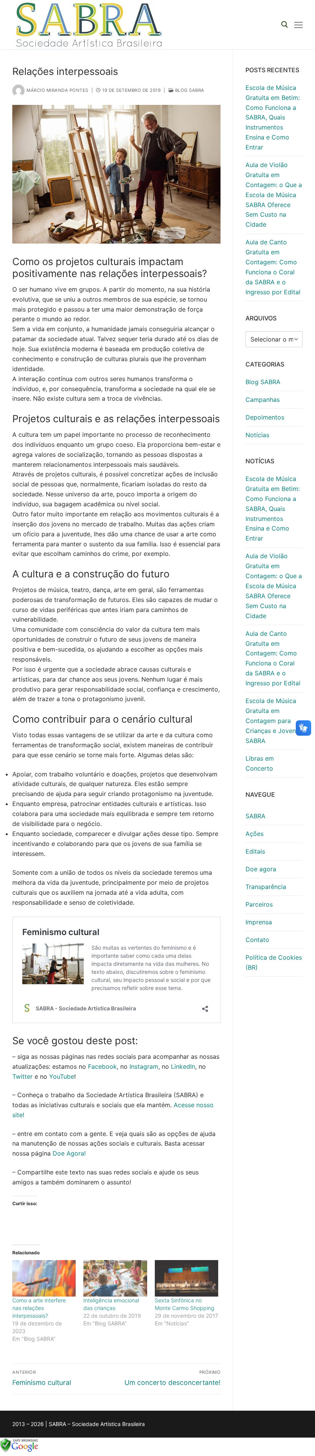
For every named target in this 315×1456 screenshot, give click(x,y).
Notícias (257, 435)
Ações (254, 833)
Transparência (265, 887)
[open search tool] (284, 24)
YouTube (61, 1076)
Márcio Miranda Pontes (57, 90)
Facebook (102, 1066)
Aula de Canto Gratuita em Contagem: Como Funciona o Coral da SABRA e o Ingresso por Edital (272, 266)
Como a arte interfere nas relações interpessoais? (39, 1308)
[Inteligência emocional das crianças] (115, 1278)
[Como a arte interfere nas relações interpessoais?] (44, 1278)
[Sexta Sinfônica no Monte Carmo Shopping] (186, 1278)
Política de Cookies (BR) (273, 962)
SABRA (255, 816)
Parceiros (259, 904)
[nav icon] (298, 25)
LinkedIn (183, 1066)
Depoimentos (264, 417)
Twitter (22, 1076)
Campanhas (262, 399)
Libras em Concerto (259, 763)
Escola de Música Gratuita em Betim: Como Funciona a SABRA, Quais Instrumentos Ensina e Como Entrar (272, 117)
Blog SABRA (189, 90)
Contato (257, 940)
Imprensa (258, 922)
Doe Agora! (69, 1153)
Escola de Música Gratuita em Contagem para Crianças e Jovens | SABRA (274, 721)
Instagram (143, 1066)
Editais (255, 851)
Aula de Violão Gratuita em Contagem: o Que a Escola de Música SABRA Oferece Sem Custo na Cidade (273, 194)
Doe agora (260, 869)
